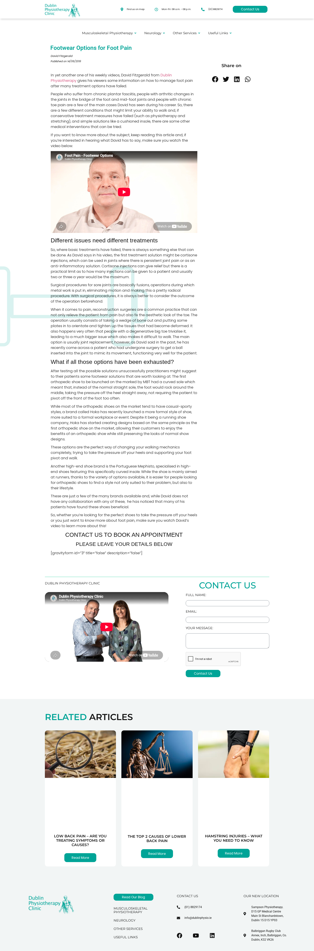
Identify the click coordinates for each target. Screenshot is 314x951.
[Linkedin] (212, 935)
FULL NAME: (196, 595)
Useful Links (126, 937)
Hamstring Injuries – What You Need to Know (233, 838)
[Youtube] (196, 935)
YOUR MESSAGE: (199, 628)
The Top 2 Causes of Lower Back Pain (157, 838)
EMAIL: (191, 612)
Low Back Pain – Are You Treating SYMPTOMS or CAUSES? (80, 840)
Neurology (124, 920)
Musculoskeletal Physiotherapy (131, 910)
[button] (215, 79)
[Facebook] (179, 935)
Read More (80, 857)
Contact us (187, 896)
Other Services (128, 929)
